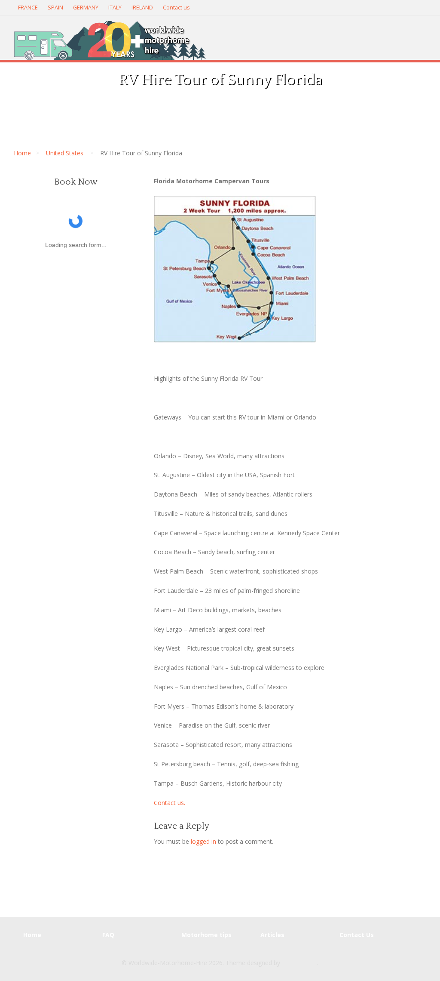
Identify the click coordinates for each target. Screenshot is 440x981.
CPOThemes (299, 963)
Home (22, 153)
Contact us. (169, 803)
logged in (203, 841)
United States (64, 153)
